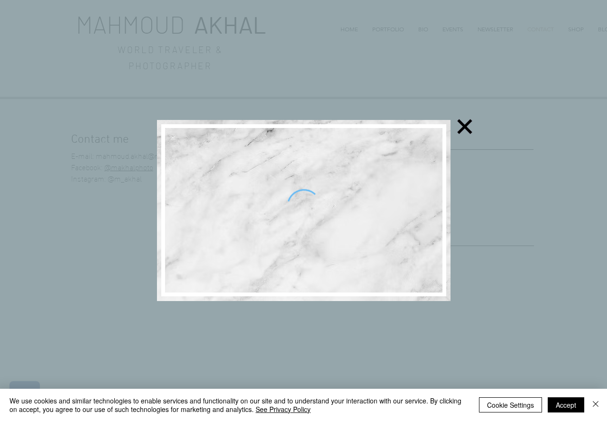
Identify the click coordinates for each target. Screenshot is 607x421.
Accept (566, 405)
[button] (464, 126)
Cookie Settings (510, 405)
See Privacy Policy (283, 409)
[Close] (595, 404)
